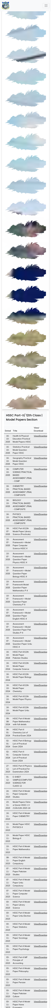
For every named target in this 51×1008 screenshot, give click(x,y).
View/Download (41, 436)
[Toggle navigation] (46, 5)
